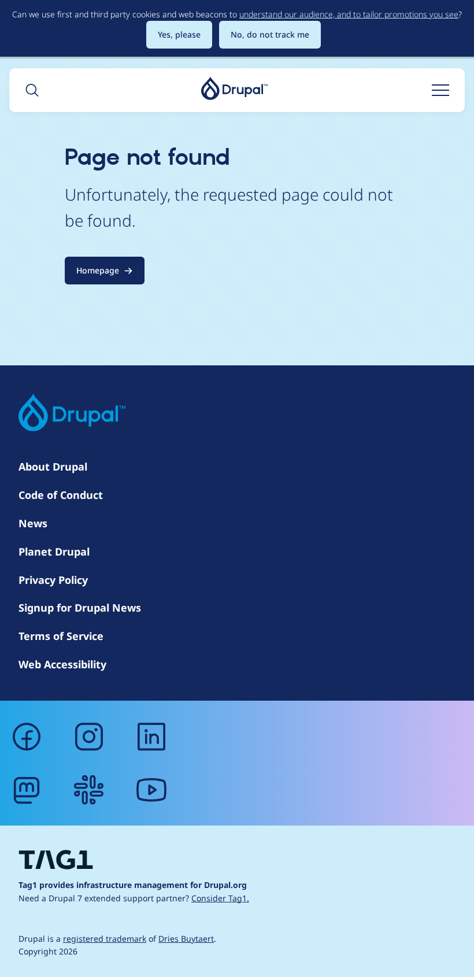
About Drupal (52, 466)
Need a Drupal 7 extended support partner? (133, 898)
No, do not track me (270, 34)
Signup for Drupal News (79, 608)
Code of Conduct (60, 495)
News (32, 523)
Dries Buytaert (186, 938)
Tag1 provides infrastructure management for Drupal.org (132, 884)
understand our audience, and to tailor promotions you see (348, 14)
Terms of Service (60, 636)
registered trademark (104, 938)
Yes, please (179, 34)
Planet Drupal (54, 551)
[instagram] (89, 736)
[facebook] (26, 736)
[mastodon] (26, 789)
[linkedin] (151, 736)
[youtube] (151, 789)
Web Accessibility (62, 664)
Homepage (97, 270)
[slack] (89, 789)
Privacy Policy (53, 580)
